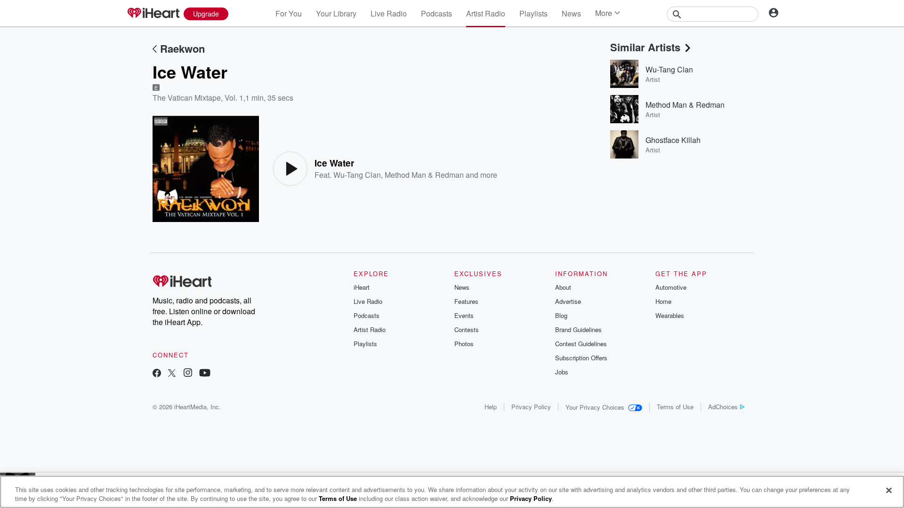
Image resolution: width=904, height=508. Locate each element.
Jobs (561, 371)
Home (663, 301)
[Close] (889, 490)
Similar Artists (645, 47)
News (571, 13)
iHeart (362, 287)
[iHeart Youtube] (204, 373)
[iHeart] (153, 13)
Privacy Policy (531, 406)
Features (466, 301)
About (563, 287)
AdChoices (723, 406)
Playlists (533, 13)
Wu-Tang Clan (357, 174)
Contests (466, 329)
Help (490, 406)
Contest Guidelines (581, 343)
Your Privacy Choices (594, 407)
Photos (464, 343)
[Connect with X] (172, 373)
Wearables (669, 315)
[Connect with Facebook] (157, 373)
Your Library (336, 13)
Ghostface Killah (673, 140)
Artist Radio (485, 13)
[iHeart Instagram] (188, 373)
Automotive (670, 287)
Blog (561, 315)
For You (288, 13)
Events (464, 315)
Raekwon (182, 48)
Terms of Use (675, 406)
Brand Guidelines (578, 329)
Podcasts (436, 13)
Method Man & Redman (424, 174)
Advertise (568, 301)
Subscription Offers (581, 357)
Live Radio (389, 13)
